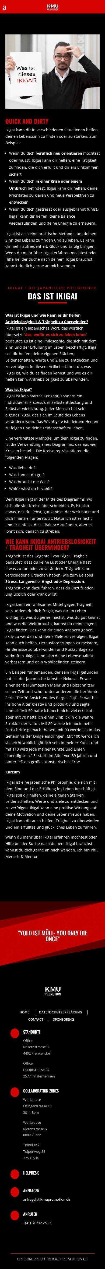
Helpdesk (31, 1173)
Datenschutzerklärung (60, 1012)
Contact (35, 1019)
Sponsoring (63, 1019)
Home (24, 1012)
